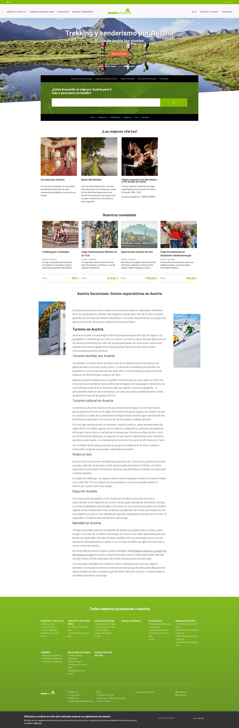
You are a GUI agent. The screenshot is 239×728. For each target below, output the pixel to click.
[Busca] (173, 102)
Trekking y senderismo (82, 12)
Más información (119, 54)
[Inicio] (119, 11)
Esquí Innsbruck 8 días (105, 627)
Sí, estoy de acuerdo (166, 718)
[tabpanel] (119, 51)
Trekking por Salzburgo (52, 658)
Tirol (136, 117)
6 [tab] (132, 67)
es (226, 2)
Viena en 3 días (48, 627)
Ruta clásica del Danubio (160, 624)
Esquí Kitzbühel (102, 630)
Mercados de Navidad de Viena (187, 643)
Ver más (43, 636)
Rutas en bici (63, 12)
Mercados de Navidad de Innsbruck (187, 631)
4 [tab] (119, 67)
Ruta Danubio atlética (159, 630)
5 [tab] (125, 67)
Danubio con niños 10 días (159, 634)
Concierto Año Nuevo (147, 79)
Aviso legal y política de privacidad (111, 698)
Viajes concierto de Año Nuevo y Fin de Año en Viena (139, 180)
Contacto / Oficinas (209, 12)
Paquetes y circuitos (16, 12)
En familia (164, 79)
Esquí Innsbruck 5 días (105, 624)
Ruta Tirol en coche (50, 633)
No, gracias (198, 718)
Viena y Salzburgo (49, 630)
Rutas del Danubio (91, 179)
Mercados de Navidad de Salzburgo (187, 637)
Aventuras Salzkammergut (74, 660)
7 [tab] (138, 67)
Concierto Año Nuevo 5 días (78, 634)
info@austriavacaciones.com (81, 701)
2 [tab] (107, 67)
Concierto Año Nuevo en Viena (187, 625)
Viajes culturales (127, 79)
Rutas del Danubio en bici (106, 79)
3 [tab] (113, 67)
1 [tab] (100, 67)
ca (231, 2)
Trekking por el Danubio (52, 661)
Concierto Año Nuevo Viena (41, 12)
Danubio (145, 117)
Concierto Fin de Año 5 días (78, 628)
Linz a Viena (155, 627)
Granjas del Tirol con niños (77, 666)
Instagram (182, 695)
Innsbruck (102, 117)
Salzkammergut (76, 655)
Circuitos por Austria (52, 179)
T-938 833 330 (226, 12)
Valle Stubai (115, 117)
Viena (92, 117)
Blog (194, 12)
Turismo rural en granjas (81, 79)
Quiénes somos (104, 701)
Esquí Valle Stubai (103, 633)
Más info (38, 723)
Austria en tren (48, 624)
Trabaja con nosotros (144, 692)
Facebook (181, 692)
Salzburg (127, 117)
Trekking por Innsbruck (52, 655)
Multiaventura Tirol (77, 671)
